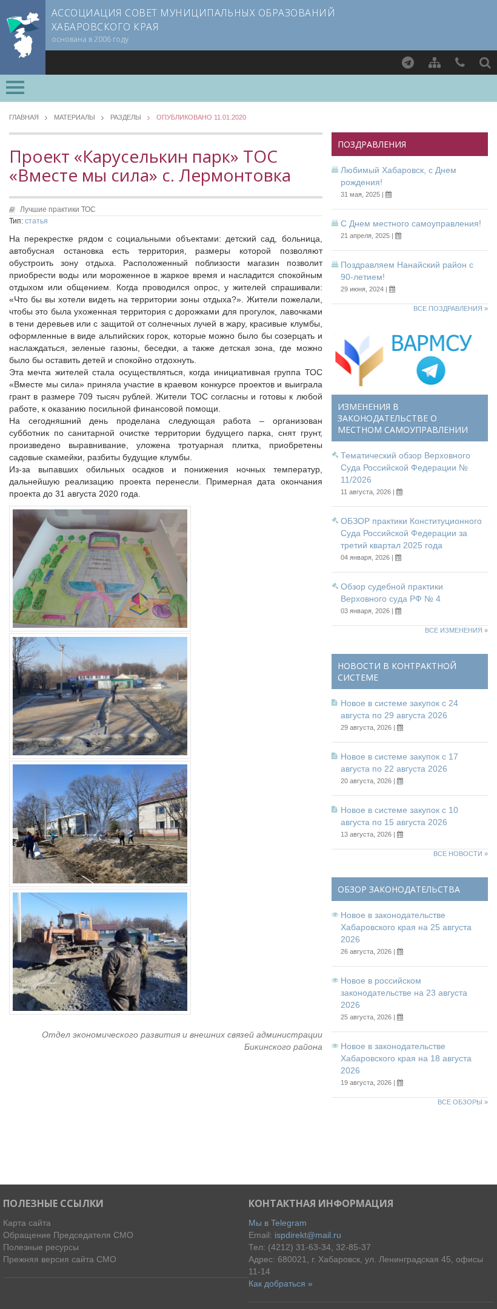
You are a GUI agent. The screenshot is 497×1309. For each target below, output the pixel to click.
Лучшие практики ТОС (58, 209)
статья (36, 221)
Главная (24, 117)
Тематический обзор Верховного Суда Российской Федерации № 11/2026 (405, 467)
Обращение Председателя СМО (68, 1235)
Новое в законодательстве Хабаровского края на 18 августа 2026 (406, 1058)
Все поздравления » (450, 308)
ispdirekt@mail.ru (308, 1235)
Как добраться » (280, 1283)
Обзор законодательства (399, 889)
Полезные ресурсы (41, 1247)
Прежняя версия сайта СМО (59, 1259)
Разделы (125, 117)
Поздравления (372, 144)
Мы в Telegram (277, 1223)
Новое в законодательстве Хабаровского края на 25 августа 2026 (406, 927)
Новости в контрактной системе (397, 671)
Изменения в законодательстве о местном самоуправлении (403, 418)
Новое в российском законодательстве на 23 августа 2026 (404, 993)
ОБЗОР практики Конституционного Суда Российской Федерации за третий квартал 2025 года (411, 533)
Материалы (74, 117)
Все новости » (460, 853)
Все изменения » (456, 630)
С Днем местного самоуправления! (411, 223)
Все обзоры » (463, 1102)
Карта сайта (27, 1223)
